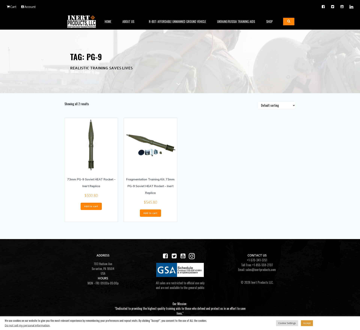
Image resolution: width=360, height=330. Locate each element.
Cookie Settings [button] (287, 323)
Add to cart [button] (91, 206)
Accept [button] (307, 323)
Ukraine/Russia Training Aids (236, 21)
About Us (128, 21)
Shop (269, 21)
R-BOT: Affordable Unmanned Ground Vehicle (177, 21)
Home (108, 21)
